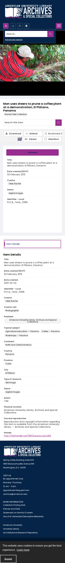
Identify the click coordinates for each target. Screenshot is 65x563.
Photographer (12, 310)
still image (11, 382)
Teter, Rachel (15, 183)
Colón (8, 363)
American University (12, 525)
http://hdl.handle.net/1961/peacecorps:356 (27, 435)
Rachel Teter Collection (16, 114)
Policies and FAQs (11, 508)
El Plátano (10, 373)
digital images (16, 193)
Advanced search (14, 39)
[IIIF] (19, 139)
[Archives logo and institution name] (28, 12)
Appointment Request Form (16, 490)
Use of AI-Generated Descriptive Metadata (23, 516)
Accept (8, 559)
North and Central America (18, 344)
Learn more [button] (23, 550)
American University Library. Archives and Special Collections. (33, 321)
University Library (11, 528)
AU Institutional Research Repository (20, 532)
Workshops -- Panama (17, 335)
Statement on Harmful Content (18, 512)
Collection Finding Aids (14, 505)
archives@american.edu (15, 494)
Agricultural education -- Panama (22, 331)
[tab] (32, 152)
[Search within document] (58, 122)
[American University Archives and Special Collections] (22, 451)
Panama (10, 354)
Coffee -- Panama (51, 331)
